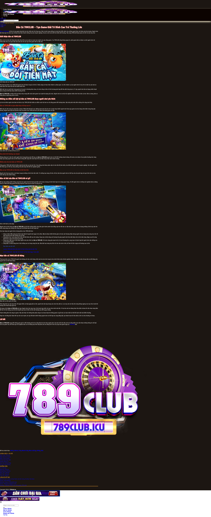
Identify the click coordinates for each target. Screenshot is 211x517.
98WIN (38, 450)
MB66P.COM (25, 450)
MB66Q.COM (17, 450)
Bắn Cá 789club (7, 11)
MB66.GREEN (32, 450)
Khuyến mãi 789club (8, 14)
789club (2, 23)
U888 (42, 450)
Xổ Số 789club (7, 12)
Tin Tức (5, 16)
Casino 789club (7, 9)
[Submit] (4, 507)
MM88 (12, 450)
